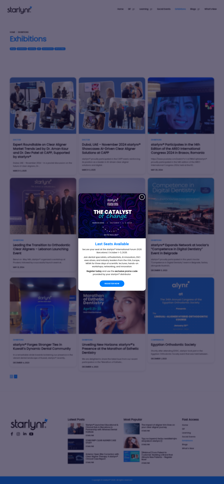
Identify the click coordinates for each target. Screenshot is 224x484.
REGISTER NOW (112, 284)
